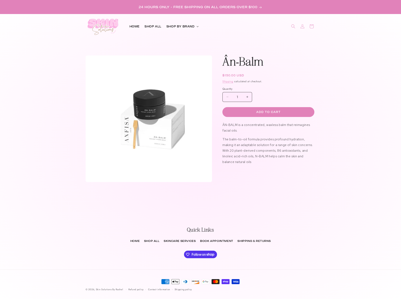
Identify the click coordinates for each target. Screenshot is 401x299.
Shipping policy (183, 289)
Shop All (152, 241)
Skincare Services (180, 241)
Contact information (159, 289)
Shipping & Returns (254, 241)
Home (135, 241)
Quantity (227, 89)
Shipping (227, 81)
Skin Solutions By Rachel (109, 289)
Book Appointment (216, 241)
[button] (182, 26)
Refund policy (136, 289)
